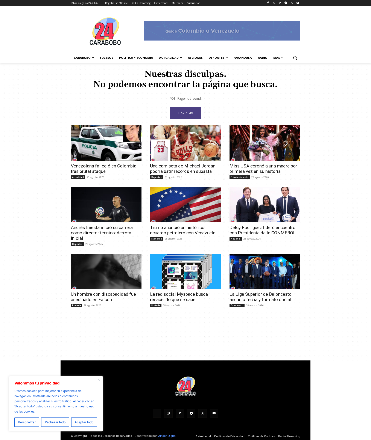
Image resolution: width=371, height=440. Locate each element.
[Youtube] (297, 3)
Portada (76, 305)
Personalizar (27, 422)
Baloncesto (237, 305)
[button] (295, 58)
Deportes (156, 177)
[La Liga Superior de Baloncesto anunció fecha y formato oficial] (265, 271)
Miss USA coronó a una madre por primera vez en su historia (263, 168)
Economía (156, 238)
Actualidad (78, 177)
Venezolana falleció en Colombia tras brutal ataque (103, 168)
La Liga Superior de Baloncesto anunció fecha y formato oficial (261, 297)
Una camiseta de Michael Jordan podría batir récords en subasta (182, 168)
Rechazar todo (55, 422)
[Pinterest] (279, 3)
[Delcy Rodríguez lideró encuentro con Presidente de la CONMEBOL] (265, 204)
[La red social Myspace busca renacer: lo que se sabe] (185, 271)
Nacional (235, 238)
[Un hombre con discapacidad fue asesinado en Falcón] (106, 271)
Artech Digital (167, 435)
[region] (56, 403)
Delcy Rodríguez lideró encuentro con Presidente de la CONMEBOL (263, 230)
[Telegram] (285, 3)
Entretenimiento (239, 177)
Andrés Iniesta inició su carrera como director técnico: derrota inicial (102, 233)
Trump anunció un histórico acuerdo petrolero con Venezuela (182, 230)
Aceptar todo (84, 422)
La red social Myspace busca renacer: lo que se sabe (179, 297)
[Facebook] (267, 3)
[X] (291, 3)
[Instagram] (273, 3)
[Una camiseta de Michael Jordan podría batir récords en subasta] (185, 143)
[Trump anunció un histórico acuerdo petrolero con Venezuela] (185, 204)
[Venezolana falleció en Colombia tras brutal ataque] (106, 143)
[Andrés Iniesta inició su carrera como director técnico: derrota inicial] (106, 204)
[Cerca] (98, 379)
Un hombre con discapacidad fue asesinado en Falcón (103, 297)
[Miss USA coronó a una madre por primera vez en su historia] (265, 143)
